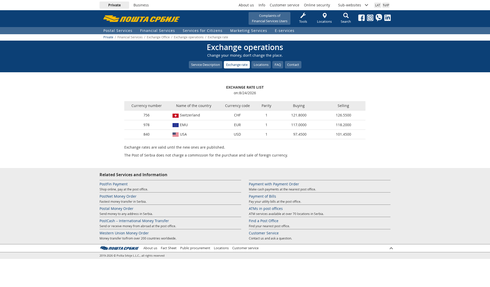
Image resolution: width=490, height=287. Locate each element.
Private (114, 5)
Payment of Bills (262, 196)
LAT (377, 5)
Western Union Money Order (124, 233)
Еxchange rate (237, 64)
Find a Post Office (263, 220)
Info (262, 5)
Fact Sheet (169, 248)
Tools (303, 21)
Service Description (205, 64)
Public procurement (195, 248)
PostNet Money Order (118, 196)
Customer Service (264, 233)
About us (246, 5)
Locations (324, 21)
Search (346, 21)
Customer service (284, 5)
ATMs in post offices (266, 208)
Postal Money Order (116, 208)
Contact (293, 64)
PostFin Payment (114, 184)
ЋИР (386, 5)
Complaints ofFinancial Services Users (269, 18)
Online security (317, 5)
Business (141, 5)
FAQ (278, 64)
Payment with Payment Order (274, 184)
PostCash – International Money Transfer (134, 220)
